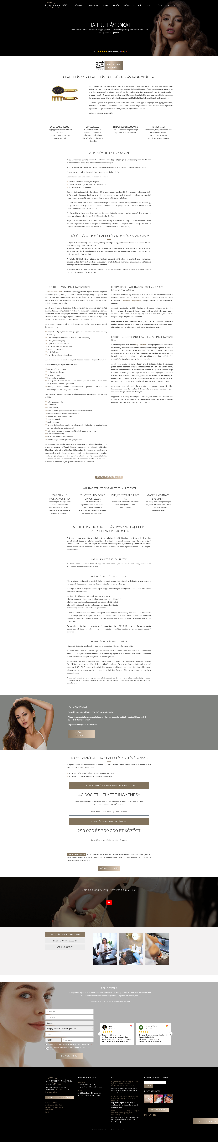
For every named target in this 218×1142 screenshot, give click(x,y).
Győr (80, 1091)
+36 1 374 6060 (60, 1090)
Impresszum (49, 1110)
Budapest (81, 1082)
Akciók (116, 5)
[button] (170, 1034)
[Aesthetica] (56, 5)
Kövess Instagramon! (158, 1110)
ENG (169, 5)
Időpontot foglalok (109, 477)
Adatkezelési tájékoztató (53, 1105)
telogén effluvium (54, 291)
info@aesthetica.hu (51, 1092)
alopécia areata (141, 344)
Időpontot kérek (69, 1056)
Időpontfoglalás (133, 5)
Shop (149, 5)
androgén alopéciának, (132, 300)
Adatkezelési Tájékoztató (80, 1044)
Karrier (47, 1112)
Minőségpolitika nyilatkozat (54, 1107)
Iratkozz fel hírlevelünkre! (59, 1097)
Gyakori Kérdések (51, 1103)
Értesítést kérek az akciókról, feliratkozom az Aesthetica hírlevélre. (68, 1049)
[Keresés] (174, 5)
